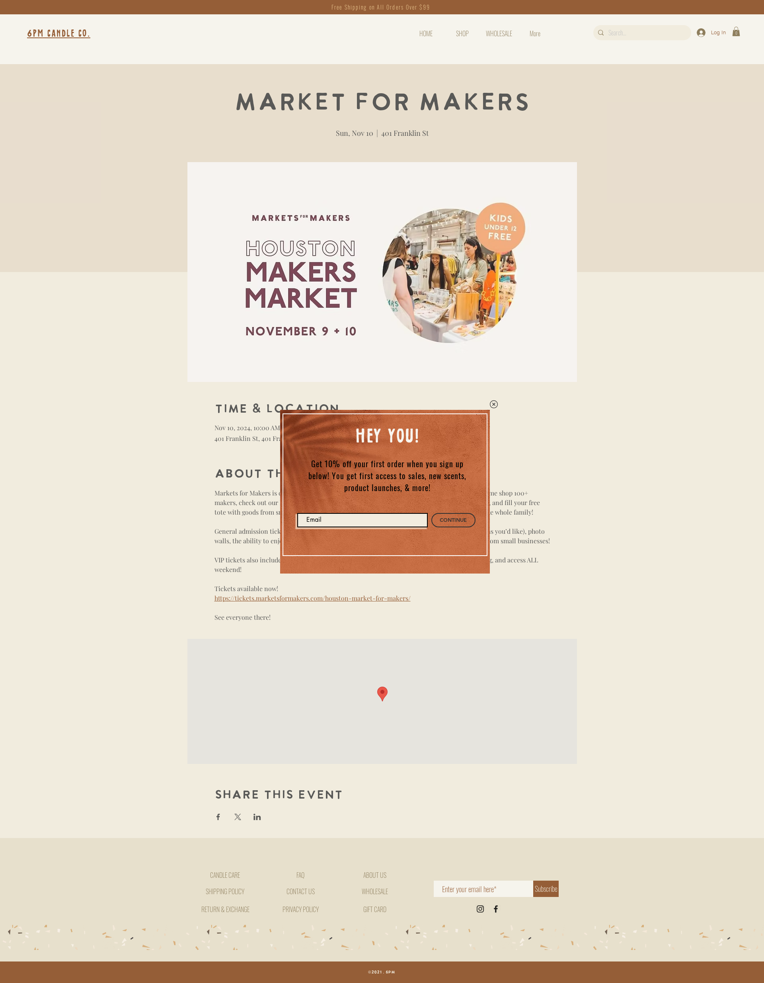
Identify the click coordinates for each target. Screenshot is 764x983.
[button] (494, 404)
